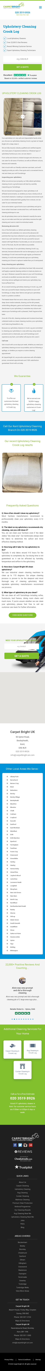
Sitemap (38, 1359)
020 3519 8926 (22, 12)
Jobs (22, 1220)
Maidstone (22, 1270)
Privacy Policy (8, 1359)
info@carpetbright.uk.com (22, 755)
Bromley (22, 1249)
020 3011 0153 (25, 1317)
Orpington (22, 1274)
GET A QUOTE (22, 67)
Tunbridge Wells (22, 1288)
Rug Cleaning (22, 1193)
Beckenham (22, 1242)
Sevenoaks (22, 1277)
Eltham (22, 1260)
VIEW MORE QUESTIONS (22, 615)
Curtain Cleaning (22, 1196)
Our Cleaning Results (23, 1210)
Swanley (22, 1281)
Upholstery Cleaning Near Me (22, 1217)
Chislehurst (22, 1253)
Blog (22, 1227)
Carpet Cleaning (22, 1186)
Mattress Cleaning (22, 1200)
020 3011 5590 (25, 1335)
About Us (22, 1182)
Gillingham (22, 1263)
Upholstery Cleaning (22, 1189)
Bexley (22, 1246)
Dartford (22, 1256)
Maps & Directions (22, 1321)
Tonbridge (23, 1284)
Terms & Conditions (24, 1359)
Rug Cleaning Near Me (22, 1213)
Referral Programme (22, 1207)
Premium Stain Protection (23, 1203)
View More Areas (22, 1291)
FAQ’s (22, 1224)
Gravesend (22, 1267)
